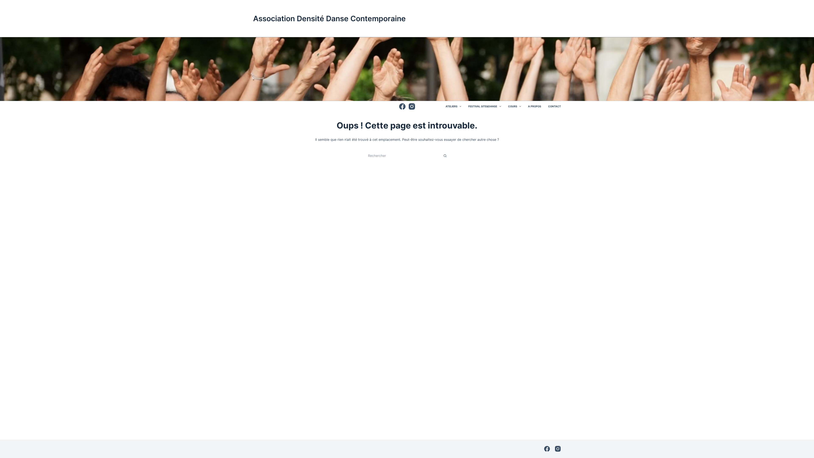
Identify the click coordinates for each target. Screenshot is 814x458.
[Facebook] (402, 106)
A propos (534, 106)
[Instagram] (412, 106)
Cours (512, 106)
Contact (554, 106)
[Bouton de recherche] (445, 155)
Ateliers (451, 106)
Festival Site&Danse (482, 106)
